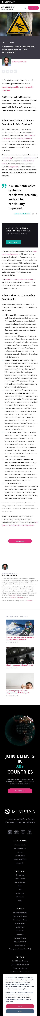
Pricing (20, 900)
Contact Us (20, 863)
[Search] (25, 8)
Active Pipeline (20, 879)
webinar (12, 597)
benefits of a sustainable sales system (19, 279)
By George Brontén (9, 575)
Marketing (20, 934)
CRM (20, 889)
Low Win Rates (20, 923)
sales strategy (7, 158)
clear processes (13, 167)
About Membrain (20, 845)
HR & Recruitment (20, 942)
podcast (20, 597)
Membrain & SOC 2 (20, 859)
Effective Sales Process (20, 968)
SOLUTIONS (20, 931)
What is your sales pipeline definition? (19, 665)
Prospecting (20, 875)
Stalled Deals (20, 927)
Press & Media (20, 856)
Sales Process (8, 42)
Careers (20, 852)
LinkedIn (29, 600)
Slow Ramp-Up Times (20, 920)
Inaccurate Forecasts (20, 916)
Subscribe (20, 541)
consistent (6, 87)
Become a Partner (20, 848)
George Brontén (20, 62)
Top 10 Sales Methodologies (20, 964)
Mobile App (20, 893)
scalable (15, 87)
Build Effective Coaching (20, 961)
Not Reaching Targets (20, 912)
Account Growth (20, 882)
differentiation (29, 158)
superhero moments (24, 138)
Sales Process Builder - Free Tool (20, 972)
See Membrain (20, 791)
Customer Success (20, 938)
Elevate (20, 886)
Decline (20, 1011)
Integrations (20, 897)
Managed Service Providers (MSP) (20, 949)
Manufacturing (20, 945)
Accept (20, 1006)
